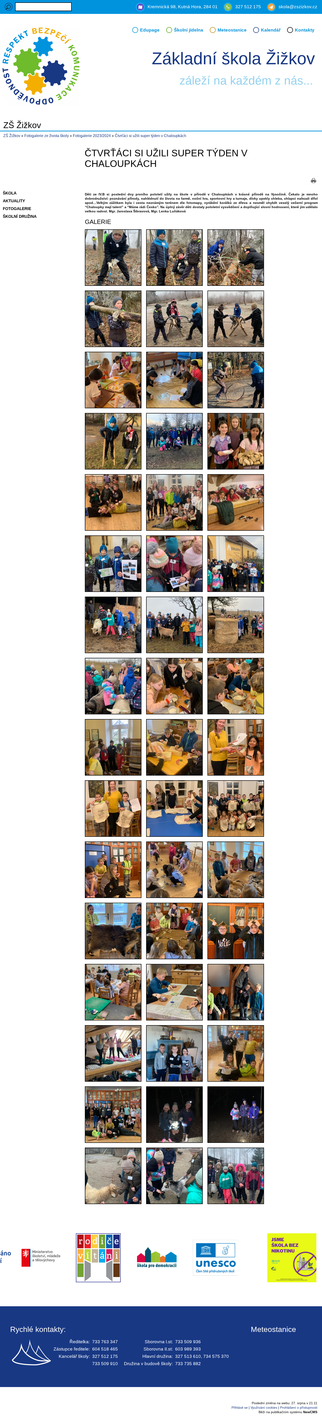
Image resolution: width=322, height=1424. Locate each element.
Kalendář (271, 30)
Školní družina (20, 216)
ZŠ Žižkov (11, 136)
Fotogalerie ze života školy (47, 136)
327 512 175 (248, 6)
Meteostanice (232, 30)
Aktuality (14, 200)
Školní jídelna (188, 30)
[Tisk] (313, 180)
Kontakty (304, 30)
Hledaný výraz (8, 7)
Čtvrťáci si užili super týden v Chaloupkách (150, 136)
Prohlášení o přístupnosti (298, 1407)
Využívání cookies (264, 1407)
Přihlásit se (239, 1407)
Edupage (150, 30)
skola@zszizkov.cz (298, 6)
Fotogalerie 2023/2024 (92, 136)
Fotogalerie (17, 208)
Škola (10, 193)
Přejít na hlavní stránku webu (161, 67)
